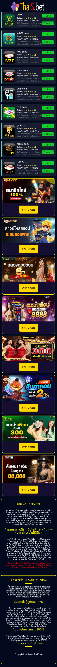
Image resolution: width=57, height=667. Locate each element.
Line (48, 15)
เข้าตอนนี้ (48, 23)
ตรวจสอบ (28, 209)
